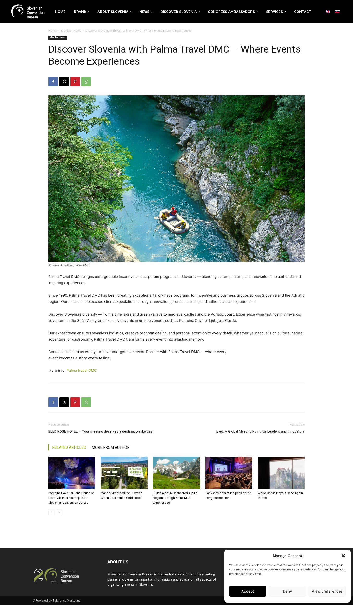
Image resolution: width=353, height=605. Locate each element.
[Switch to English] (328, 11)
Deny (287, 591)
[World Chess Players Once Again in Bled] (281, 473)
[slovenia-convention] (27, 12)
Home (52, 31)
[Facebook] (53, 81)
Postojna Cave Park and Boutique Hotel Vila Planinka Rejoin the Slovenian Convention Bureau (71, 497)
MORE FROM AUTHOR (110, 447)
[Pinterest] (75, 81)
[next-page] (59, 512)
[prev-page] (51, 512)
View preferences (327, 591)
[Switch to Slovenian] (337, 11)
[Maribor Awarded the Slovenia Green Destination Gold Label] (124, 473)
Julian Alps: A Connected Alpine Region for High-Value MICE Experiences (175, 497)
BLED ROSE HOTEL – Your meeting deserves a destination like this (100, 431)
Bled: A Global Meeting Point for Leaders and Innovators (260, 431)
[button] (343, 555)
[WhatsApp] (86, 81)
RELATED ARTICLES (69, 447)
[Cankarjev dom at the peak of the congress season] (228, 473)
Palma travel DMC (82, 370)
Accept (247, 591)
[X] (64, 81)
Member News (71, 31)
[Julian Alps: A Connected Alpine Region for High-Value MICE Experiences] (176, 473)
